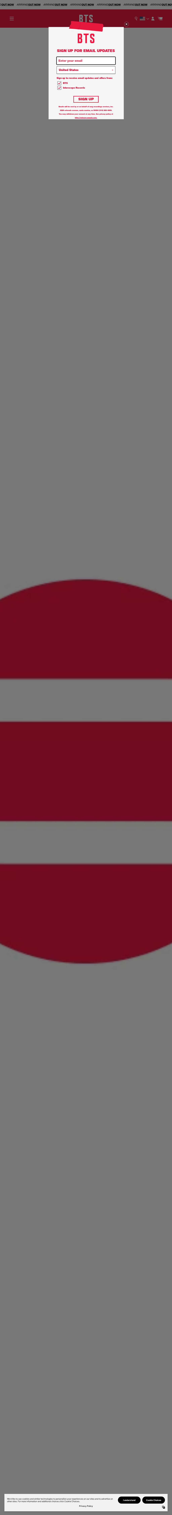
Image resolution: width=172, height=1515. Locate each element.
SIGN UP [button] (86, 99)
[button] (126, 24)
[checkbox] (86, 83)
